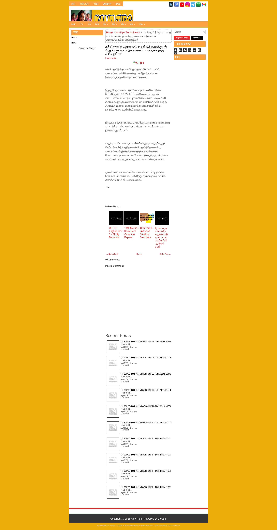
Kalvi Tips (136, 518)
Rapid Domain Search (171, 525)
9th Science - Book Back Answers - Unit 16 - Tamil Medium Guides (146, 487)
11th (89, 24)
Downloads (85, 3)
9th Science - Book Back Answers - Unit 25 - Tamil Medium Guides (146, 341)
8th (114, 24)
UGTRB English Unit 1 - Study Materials (115, 233)
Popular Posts (182, 38)
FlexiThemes (110, 525)
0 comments (110, 58)
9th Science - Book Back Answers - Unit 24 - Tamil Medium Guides (146, 357)
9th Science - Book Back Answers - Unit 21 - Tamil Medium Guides (146, 406)
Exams (119, 3)
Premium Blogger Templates (150, 525)
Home (73, 4)
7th (123, 24)
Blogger (92, 48)
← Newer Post (112, 254)
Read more (133, 347)
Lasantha (134, 525)
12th (81, 24)
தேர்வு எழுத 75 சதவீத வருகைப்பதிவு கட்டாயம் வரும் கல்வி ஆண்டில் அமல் (161, 237)
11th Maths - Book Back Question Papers (131, 233)
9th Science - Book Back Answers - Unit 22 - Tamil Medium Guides (146, 390)
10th (97, 24)
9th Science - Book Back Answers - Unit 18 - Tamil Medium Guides (146, 454)
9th (105, 24)
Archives (196, 38)
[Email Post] (107, 186)
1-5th (142, 24)
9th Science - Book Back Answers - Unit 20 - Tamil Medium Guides (146, 422)
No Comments (125, 349)
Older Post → (165, 254)
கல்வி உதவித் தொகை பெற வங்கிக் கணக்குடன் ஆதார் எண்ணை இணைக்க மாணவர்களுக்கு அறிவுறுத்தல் (136, 50)
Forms (96, 4)
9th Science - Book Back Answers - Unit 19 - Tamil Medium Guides (146, 438)
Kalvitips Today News (128, 32)
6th (132, 24)
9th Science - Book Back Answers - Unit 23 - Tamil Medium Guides (146, 374)
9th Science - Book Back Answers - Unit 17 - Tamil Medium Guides (146, 471)
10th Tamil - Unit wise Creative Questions (146, 233)
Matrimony (107, 4)
